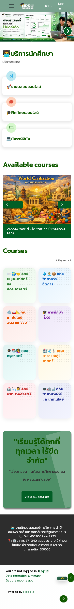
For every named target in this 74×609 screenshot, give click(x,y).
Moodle (28, 591)
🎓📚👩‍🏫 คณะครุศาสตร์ (18, 353)
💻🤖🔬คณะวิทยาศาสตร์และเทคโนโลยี (53, 394)
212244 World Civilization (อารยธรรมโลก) (36, 231)
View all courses (37, 496)
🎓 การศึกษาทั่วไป (52, 315)
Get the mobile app (19, 580)
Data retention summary (23, 575)
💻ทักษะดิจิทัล (18, 138)
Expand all (64, 260)
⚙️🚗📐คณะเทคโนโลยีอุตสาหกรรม (17, 317)
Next (64, 204)
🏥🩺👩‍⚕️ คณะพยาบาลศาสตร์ (19, 391)
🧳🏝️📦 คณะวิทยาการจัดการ (53, 279)
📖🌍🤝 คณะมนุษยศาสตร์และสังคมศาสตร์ (18, 281)
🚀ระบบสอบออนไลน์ (23, 87)
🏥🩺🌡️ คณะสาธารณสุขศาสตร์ (53, 355)
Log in (61, 6)
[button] (49, 6)
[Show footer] (63, 599)
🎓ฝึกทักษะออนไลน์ (22, 113)
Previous (13, 204)
